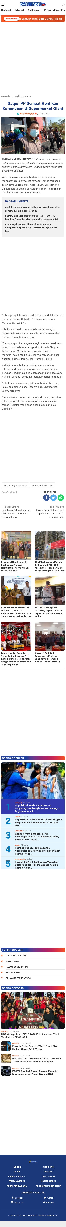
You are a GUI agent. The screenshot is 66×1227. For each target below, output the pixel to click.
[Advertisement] (33, 58)
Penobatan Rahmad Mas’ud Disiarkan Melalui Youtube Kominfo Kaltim (16, 511)
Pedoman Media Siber (48, 1185)
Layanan (18, 803)
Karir (16, 1171)
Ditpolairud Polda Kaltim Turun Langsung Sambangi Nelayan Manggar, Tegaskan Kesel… (37, 808)
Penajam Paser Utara (18, 977)
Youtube (50, 1202)
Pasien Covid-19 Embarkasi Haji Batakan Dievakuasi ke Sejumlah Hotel (50, 511)
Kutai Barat (13, 961)
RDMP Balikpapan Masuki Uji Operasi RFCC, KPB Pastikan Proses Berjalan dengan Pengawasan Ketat (31, 217)
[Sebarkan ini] (46, 497)
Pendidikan (20, 859)
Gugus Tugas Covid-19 (15, 485)
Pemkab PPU (13, 972)
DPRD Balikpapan (16, 955)
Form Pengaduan (16, 1185)
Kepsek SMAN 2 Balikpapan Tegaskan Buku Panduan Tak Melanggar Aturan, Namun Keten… (36, 864)
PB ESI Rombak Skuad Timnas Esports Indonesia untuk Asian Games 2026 (34, 1072)
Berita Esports (13, 988)
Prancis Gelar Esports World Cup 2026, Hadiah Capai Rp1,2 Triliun (35, 1047)
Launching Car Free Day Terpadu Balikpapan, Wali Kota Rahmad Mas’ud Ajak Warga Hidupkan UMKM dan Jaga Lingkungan (16, 658)
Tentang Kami (17, 1181)
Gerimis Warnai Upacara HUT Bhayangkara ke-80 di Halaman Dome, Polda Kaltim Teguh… (37, 836)
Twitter (50, 1197)
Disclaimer (48, 1176)
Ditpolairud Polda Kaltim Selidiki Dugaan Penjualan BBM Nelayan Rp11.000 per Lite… (38, 822)
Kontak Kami (48, 1181)
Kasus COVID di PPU (17, 966)
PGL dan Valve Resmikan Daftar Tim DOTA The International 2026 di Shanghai (36, 1060)
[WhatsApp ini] (61, 497)
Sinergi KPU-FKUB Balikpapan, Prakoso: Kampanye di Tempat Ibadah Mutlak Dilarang (47, 657)
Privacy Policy (16, 1176)
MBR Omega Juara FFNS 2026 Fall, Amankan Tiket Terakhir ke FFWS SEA (30, 1035)
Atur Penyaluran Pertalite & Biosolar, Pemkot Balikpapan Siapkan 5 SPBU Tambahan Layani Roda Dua (31, 228)
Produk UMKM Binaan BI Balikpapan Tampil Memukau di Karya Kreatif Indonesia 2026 (32, 209)
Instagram (18, 1202)
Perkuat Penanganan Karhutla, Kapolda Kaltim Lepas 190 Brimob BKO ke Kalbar (48, 612)
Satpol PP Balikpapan (42, 485)
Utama (17, 817)
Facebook (18, 1197)
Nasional (19, 831)
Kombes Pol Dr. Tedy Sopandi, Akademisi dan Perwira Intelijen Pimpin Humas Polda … (37, 850)
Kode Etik (48, 1166)
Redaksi (48, 1171)
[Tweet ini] (53, 497)
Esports (4, 1031)
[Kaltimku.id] (33, 4)
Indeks (17, 1166)
